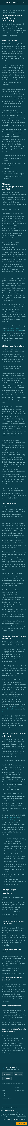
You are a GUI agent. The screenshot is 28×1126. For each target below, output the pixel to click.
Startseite (5, 10)
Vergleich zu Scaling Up (9, 820)
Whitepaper (5, 1101)
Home (3, 1090)
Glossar (4, 711)
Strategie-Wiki (19, 1090)
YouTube (19, 1074)
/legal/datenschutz (21, 1116)
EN (20, 2)
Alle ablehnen (6, 1119)
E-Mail (8, 1078)
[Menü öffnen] (24, 2)
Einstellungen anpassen (19, 1119)
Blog (3, 1093)
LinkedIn (8, 1074)
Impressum (14, 1107)
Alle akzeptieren (21, 1123)
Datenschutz (5, 1107)
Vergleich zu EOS (12, 817)
